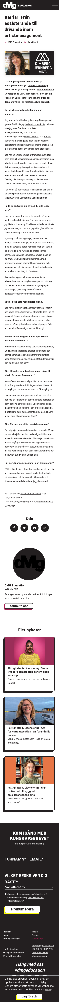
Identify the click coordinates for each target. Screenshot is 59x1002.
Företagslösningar (11, 938)
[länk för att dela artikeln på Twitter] (24, 528)
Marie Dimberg (31, 136)
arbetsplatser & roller (30, 493)
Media (35, 931)
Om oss (35, 935)
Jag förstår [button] (29, 996)
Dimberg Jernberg (38, 85)
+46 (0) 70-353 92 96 (42, 949)
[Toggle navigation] (55, 5)
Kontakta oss (18, 606)
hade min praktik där (35, 124)
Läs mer (48, 990)
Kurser (6, 935)
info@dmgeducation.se (43, 945)
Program (7, 931)
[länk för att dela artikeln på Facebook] (14, 528)
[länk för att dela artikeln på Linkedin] (45, 528)
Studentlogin (38, 938)
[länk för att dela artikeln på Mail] (35, 528)
